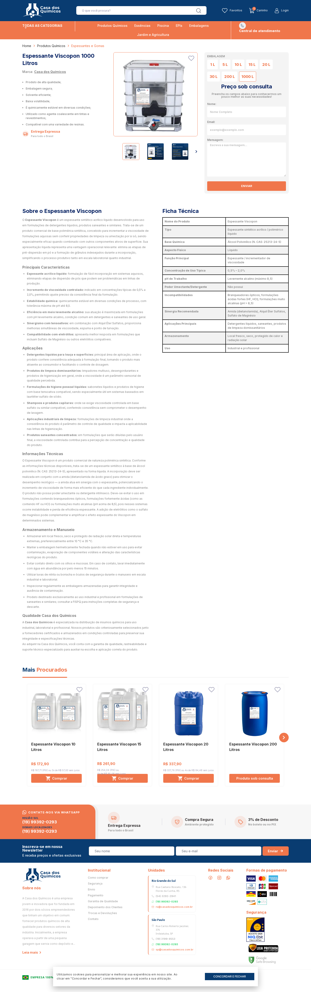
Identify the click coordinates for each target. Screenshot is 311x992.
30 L (213, 76)
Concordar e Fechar (229, 976)
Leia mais (30, 952)
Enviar (246, 186)
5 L (225, 64)
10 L (238, 64)
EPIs (179, 25)
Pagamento (95, 895)
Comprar (59, 778)
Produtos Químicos (112, 25)
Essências (142, 25)
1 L (212, 64)
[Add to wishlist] (191, 58)
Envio (91, 889)
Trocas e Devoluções (102, 913)
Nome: (211, 104)
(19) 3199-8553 (165, 938)
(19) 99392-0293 (39, 822)
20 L (266, 64)
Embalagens (199, 25)
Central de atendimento (259, 31)
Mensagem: (215, 140)
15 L (252, 64)
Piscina (163, 25)
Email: (211, 122)
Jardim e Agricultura (153, 35)
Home (26, 46)
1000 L (248, 76)
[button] (196, 152)
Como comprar (98, 877)
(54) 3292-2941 (166, 896)
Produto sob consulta (254, 778)
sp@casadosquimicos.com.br (174, 949)
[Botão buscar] (198, 10)
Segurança (95, 883)
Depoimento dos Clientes (105, 907)
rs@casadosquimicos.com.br (174, 906)
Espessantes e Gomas (87, 46)
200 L (229, 76)
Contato (93, 919)
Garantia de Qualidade (103, 901)
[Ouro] (255, 929)
